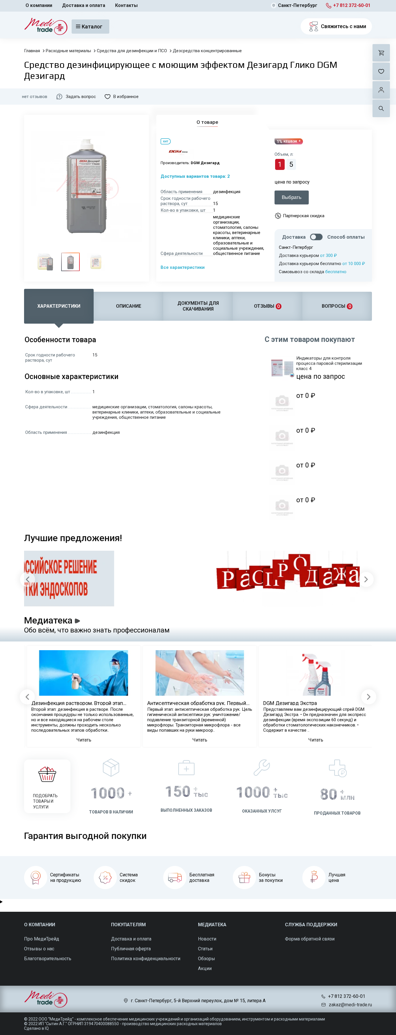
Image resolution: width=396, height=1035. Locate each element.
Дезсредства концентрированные (207, 50)
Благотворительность (47, 958)
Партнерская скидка (303, 215)
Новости (207, 939)
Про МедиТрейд (41, 939)
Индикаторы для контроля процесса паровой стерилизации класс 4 (329, 363)
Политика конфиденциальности (145, 958)
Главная (32, 50)
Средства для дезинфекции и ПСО (132, 50)
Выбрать (291, 197)
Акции (205, 968)
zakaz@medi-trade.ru (350, 1004)
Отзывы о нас (39, 948)
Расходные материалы (68, 50)
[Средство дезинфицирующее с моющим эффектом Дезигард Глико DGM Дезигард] (45, 262)
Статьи (205, 948)
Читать (84, 740)
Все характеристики (183, 267)
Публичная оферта (131, 948)
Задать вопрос (81, 96)
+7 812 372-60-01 (351, 5)
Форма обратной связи (310, 939)
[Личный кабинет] (381, 90)
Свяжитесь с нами (343, 26)
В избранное (126, 96)
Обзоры (206, 958)
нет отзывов (34, 96)
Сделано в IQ (36, 1028)
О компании (39, 5)
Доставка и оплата (83, 5)
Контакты (126, 5)
